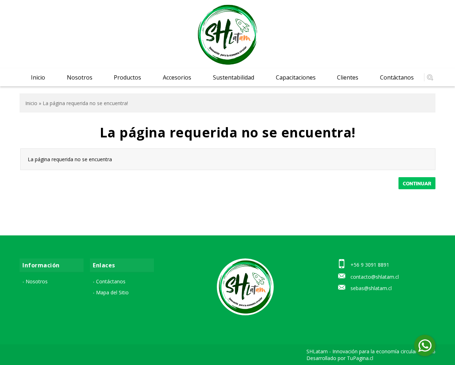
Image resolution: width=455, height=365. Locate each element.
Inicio (38, 77)
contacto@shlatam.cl (374, 276)
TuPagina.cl (360, 358)
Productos (127, 77)
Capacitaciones (296, 77)
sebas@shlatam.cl (371, 288)
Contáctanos (397, 77)
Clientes (347, 77)
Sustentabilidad (233, 77)
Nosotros (79, 77)
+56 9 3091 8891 (369, 264)
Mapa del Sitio (112, 292)
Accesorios (177, 77)
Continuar (417, 183)
